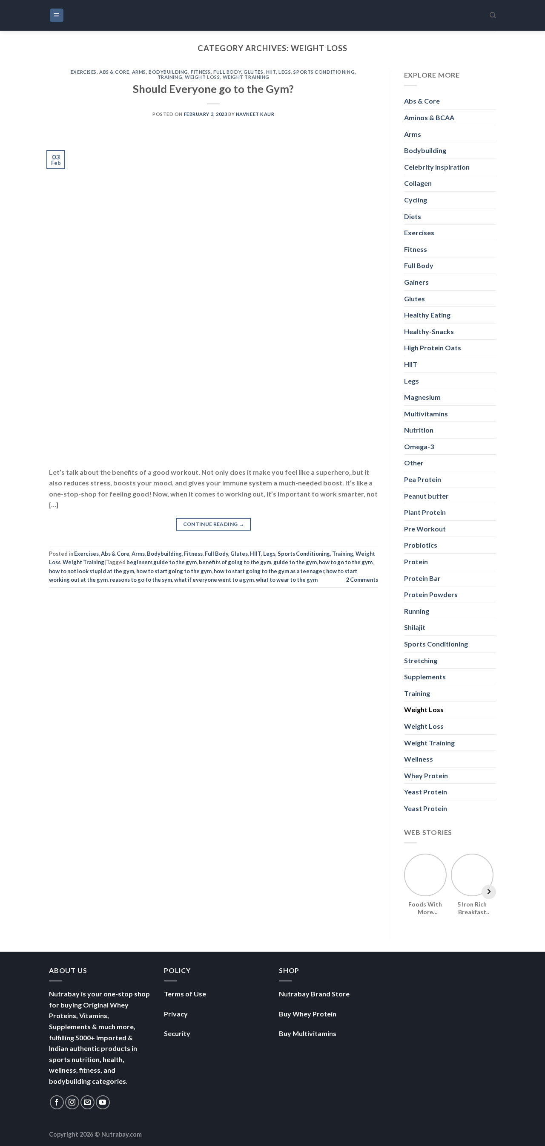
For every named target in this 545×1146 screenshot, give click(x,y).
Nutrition (418, 430)
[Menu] (57, 16)
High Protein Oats (432, 348)
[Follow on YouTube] (103, 1102)
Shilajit (414, 627)
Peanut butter (426, 496)
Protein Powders (431, 594)
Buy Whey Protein (307, 1014)
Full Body (227, 72)
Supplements (425, 677)
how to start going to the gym (174, 571)
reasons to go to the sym (141, 579)
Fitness (201, 72)
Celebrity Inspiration (437, 167)
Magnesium (422, 397)
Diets (412, 216)
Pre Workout (425, 529)
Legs (284, 72)
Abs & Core (114, 72)
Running (416, 611)
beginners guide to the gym (161, 562)
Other (414, 463)
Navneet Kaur (255, 114)
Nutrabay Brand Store (314, 994)
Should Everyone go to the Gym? (213, 88)
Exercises (84, 72)
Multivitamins (426, 414)
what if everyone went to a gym (214, 579)
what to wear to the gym (287, 579)
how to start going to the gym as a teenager (269, 571)
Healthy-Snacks (429, 331)
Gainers (416, 282)
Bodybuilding (168, 72)
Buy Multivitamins (307, 1033)
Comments (362, 579)
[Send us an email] (87, 1102)
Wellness (418, 759)
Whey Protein (426, 775)
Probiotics (420, 545)
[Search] (493, 15)
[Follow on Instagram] (72, 1102)
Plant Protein (425, 512)
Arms (139, 72)
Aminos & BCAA (429, 117)
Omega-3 (419, 446)
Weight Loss (202, 77)
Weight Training (246, 77)
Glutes (253, 72)
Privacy (176, 1014)
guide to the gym (295, 562)
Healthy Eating (427, 315)
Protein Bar (422, 578)
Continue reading (213, 524)
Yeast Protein (425, 792)
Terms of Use (185, 994)
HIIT (271, 72)
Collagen (418, 183)
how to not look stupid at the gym (91, 571)
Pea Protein (422, 479)
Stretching (420, 660)
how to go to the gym (346, 562)
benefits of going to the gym (235, 562)
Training (170, 77)
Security (177, 1033)
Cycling (415, 200)
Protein (416, 561)
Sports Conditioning (324, 72)
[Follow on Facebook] (57, 1102)
